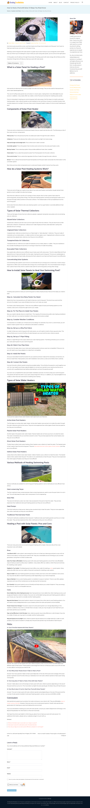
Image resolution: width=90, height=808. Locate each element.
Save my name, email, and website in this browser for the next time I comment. (26, 779)
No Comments (42, 43)
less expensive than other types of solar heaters (47, 446)
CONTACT (66, 2)
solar (51, 568)
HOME (50, 2)
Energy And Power (75, 85)
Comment (9, 749)
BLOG (60, 2)
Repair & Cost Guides (75, 94)
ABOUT (56, 2)
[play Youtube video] (36, 399)
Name (8, 762)
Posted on (20, 43)
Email (8, 767)
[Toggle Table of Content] (20, 63)
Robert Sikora (11, 43)
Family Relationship (75, 87)
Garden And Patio (35, 43)
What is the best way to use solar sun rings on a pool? (22, 723)
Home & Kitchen (74, 92)
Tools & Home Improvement (73, 97)
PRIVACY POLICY (74, 2)
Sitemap (49, 798)
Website (9, 773)
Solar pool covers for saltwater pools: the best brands (22, 724)
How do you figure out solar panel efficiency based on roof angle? (25, 726)
